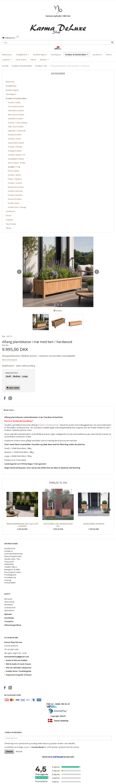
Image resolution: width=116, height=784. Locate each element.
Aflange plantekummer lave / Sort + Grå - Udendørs (22, 524)
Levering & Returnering (13, 553)
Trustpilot (8, 621)
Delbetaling (8, 564)
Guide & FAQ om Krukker (16, 660)
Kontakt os (8, 551)
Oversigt (7, 580)
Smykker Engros (10, 567)
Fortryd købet (9, 582)
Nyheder (8, 614)
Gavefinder (9, 618)
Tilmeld (9, 751)
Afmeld (19, 751)
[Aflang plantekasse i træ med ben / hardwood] (58, 272)
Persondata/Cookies (12, 572)
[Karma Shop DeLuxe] (58, 27)
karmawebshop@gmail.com (16, 656)
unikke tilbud (42, 743)
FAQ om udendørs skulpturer (18, 667)
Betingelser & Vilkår (12, 569)
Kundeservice (9, 548)
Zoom (59, 310)
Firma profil (9, 561)
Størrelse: (11, 372)
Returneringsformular (13, 556)
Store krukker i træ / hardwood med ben (58, 524)
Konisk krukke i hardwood (93, 523)
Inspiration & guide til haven (19, 675)
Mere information (9, 359)
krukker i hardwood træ (48, 425)
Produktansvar (10, 577)
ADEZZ (9, 336)
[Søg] (112, 42)
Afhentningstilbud (12, 625)
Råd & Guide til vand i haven (18, 664)
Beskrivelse (9, 410)
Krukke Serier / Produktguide (18, 671)
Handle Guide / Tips (12, 559)
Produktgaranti (10, 575)
